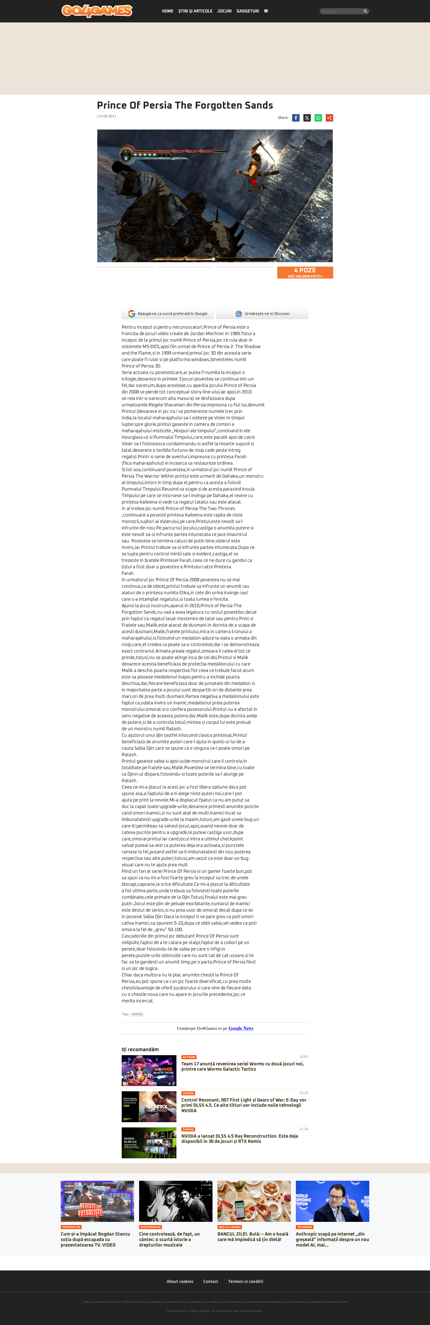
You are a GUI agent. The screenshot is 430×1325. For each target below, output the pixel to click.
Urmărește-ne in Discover (267, 314)
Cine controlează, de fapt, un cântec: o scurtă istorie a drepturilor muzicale (169, 1239)
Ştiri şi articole (195, 11)
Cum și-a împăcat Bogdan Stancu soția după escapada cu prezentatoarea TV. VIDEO (95, 1239)
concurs (137, 1014)
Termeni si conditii (245, 1282)
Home (167, 11)
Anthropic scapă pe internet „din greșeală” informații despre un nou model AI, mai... (332, 1239)
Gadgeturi (248, 11)
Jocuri (224, 11)
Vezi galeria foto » (305, 272)
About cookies (180, 1282)
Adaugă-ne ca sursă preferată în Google (173, 314)
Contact (210, 1282)
